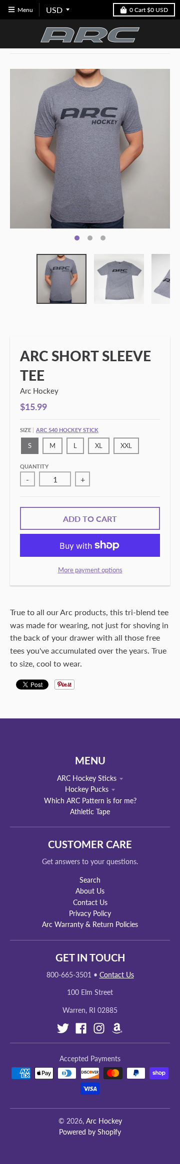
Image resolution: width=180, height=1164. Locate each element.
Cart (149, 9)
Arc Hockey (39, 390)
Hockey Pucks (86, 789)
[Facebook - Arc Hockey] (81, 1028)
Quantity (34, 466)
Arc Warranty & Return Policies (90, 924)
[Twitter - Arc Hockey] (63, 1028)
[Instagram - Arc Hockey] (99, 1028)
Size (59, 430)
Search (90, 880)
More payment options (90, 570)
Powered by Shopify (90, 1132)
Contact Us (90, 902)
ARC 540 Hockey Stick (67, 430)
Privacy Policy (90, 913)
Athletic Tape (90, 811)
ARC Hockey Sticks (86, 778)
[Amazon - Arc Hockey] (117, 1028)
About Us (90, 891)
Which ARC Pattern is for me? (90, 800)
